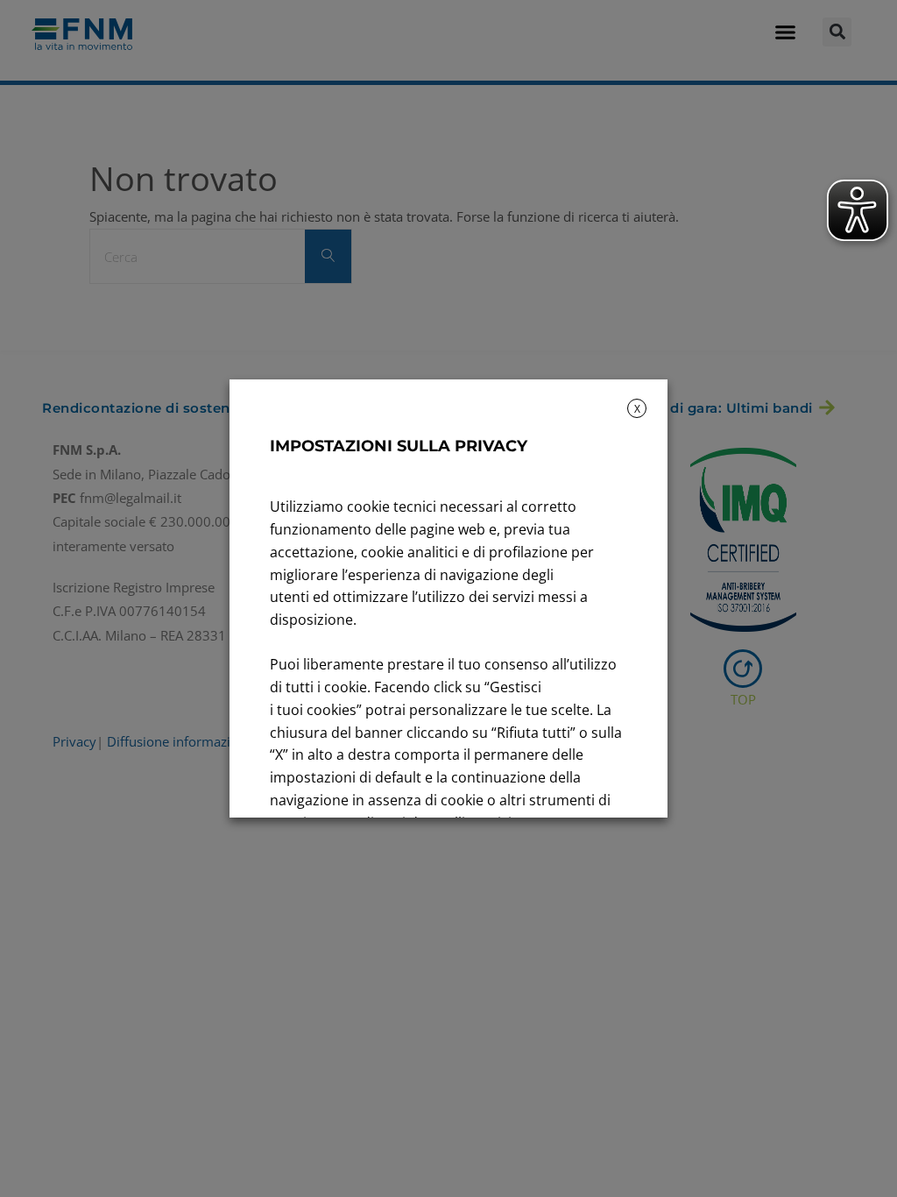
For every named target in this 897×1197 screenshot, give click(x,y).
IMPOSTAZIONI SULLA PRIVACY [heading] (398, 446)
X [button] (637, 408)
